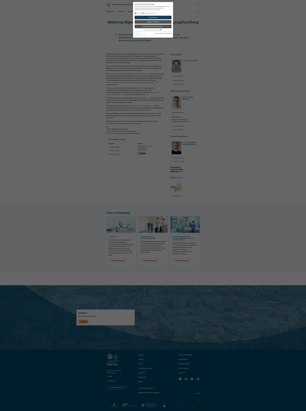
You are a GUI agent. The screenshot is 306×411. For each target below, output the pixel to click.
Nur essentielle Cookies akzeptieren (153, 26)
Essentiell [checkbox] (139, 13)
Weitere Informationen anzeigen (152, 30)
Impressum (157, 33)
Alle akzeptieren (153, 17)
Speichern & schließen (153, 22)
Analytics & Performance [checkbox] (150, 13)
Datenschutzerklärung (166, 33)
